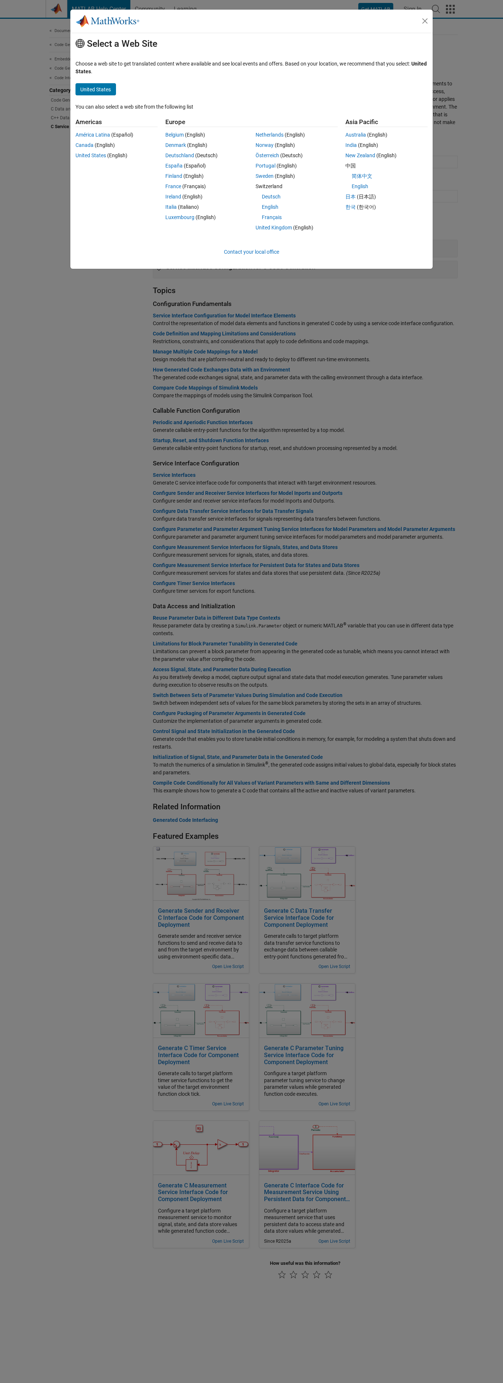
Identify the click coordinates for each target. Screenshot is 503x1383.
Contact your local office (251, 252)
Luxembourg (179, 217)
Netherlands (270, 135)
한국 (350, 207)
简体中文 (362, 176)
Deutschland (179, 155)
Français (272, 217)
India (351, 145)
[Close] (425, 21)
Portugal (265, 166)
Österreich (267, 155)
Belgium (174, 135)
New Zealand (360, 155)
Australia (355, 135)
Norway (265, 145)
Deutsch (271, 197)
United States (90, 155)
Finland (173, 176)
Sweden (265, 176)
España (174, 166)
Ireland (173, 197)
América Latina (92, 135)
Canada (84, 145)
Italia (171, 207)
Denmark (175, 145)
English (270, 207)
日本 (350, 197)
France (173, 186)
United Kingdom (274, 227)
